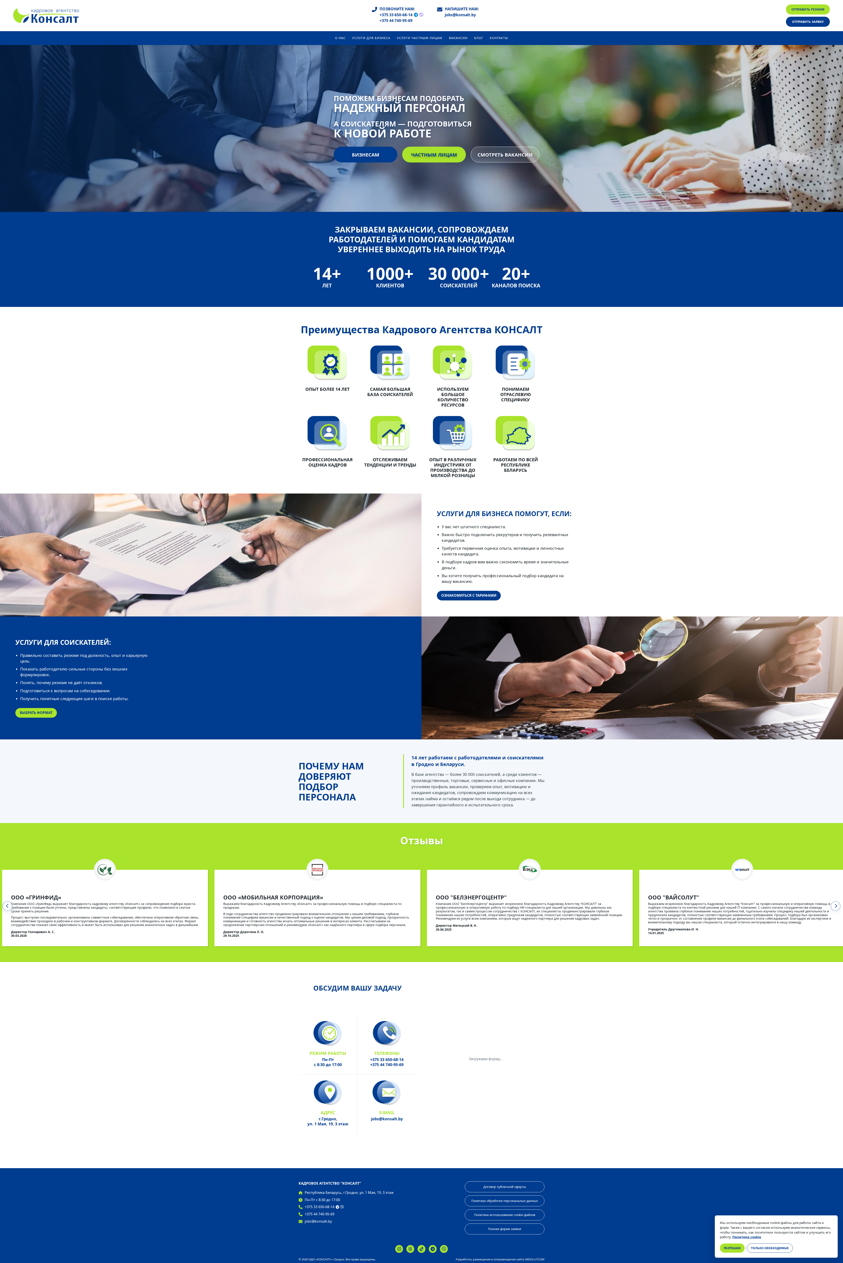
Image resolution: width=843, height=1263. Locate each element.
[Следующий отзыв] (835, 906)
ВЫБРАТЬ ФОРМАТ (36, 712)
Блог (478, 38)
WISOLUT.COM (534, 1259)
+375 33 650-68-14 (396, 15)
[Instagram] (399, 1249)
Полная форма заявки (504, 1229)
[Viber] (421, 15)
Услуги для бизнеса (371, 38)
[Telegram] (416, 15)
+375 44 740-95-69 (396, 20)
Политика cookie (746, 1237)
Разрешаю (732, 1248)
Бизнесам (365, 154)
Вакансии (458, 38)
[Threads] (410, 1249)
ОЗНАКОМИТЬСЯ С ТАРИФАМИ (468, 595)
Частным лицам (434, 154)
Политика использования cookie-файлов (504, 1215)
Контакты (499, 38)
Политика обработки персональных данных (504, 1201)
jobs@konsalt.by (460, 15)
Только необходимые (770, 1248)
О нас (340, 38)
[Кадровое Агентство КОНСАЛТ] (46, 15)
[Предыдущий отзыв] (7, 906)
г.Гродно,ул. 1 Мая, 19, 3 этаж (327, 1121)
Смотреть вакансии (505, 154)
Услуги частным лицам (419, 38)
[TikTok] (421, 1249)
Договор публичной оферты (504, 1187)
